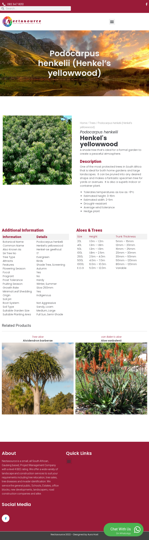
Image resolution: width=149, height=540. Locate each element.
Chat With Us (120, 529)
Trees (92, 123)
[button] (112, 22)
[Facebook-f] (146, 4)
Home (83, 123)
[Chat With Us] (137, 529)
